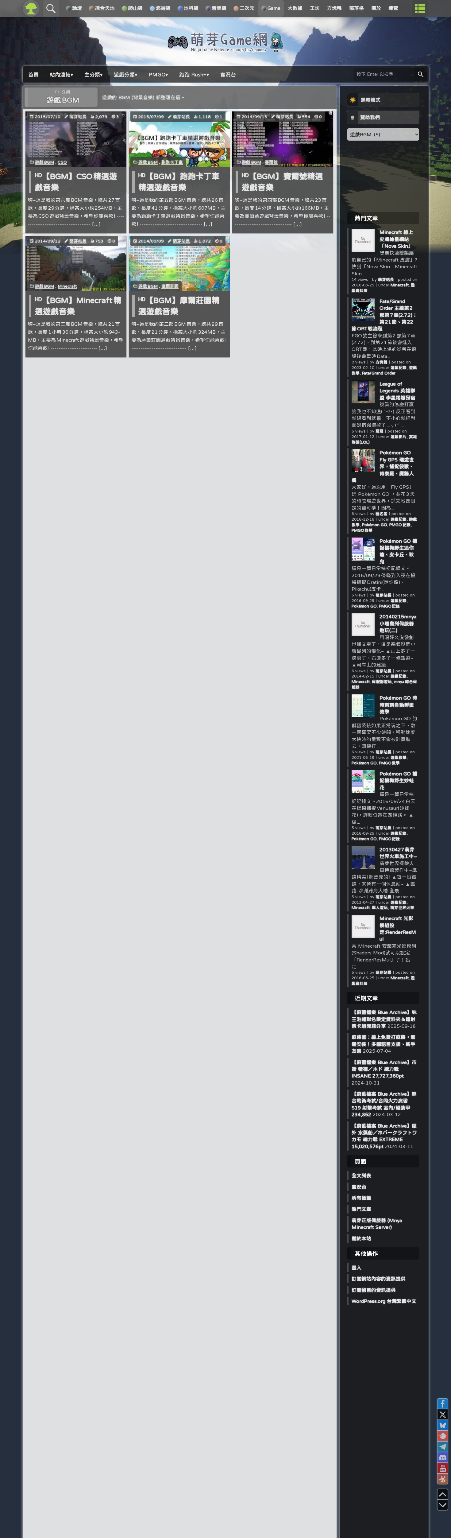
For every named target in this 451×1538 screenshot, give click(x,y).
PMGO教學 (362, 530)
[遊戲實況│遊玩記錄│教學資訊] (225, 50)
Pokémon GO (374, 525)
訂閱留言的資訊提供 (374, 1289)
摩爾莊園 (170, 286)
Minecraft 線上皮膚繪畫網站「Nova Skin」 (396, 239)
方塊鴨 (381, 362)
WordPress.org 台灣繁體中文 (384, 1301)
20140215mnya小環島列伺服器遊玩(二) (398, 623)
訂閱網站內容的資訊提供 (379, 1278)
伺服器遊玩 (382, 682)
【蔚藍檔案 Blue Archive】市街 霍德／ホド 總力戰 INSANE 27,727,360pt (384, 1069)
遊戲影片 (399, 437)
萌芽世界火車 (402, 908)
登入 (356, 1267)
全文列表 (361, 1175)
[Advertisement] (383, 176)
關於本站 (361, 1238)
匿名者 (381, 514)
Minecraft (67, 286)
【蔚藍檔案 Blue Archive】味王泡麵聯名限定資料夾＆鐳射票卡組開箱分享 (384, 1019)
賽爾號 (271, 162)
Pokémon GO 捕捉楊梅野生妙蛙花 (398, 780)
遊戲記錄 (399, 368)
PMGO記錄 (400, 525)
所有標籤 (361, 1197)
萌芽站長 (78, 117)
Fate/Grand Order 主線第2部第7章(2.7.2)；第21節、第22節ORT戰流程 (384, 315)
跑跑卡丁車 (172, 162)
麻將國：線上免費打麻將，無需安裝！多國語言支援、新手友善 (383, 1044)
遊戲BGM (44, 162)
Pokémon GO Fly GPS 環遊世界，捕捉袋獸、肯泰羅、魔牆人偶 (383, 466)
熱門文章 (361, 1208)
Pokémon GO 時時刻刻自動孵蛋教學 (398, 704)
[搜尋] (420, 74)
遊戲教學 (399, 757)
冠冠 (380, 431)
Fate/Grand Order (378, 373)
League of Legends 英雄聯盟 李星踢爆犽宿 (397, 390)
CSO (62, 162)
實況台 (359, 1186)
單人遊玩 (380, 908)
